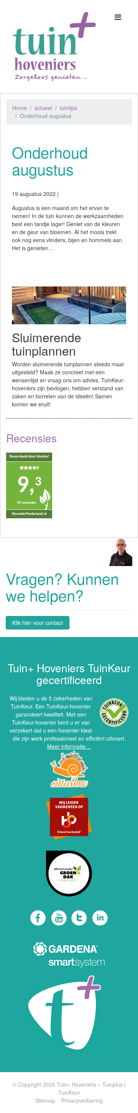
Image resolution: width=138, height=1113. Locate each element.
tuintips (68, 108)
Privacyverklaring (82, 1100)
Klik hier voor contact (37, 622)
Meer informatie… (69, 746)
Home (19, 108)
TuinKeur (69, 1092)
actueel (43, 108)
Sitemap (45, 1100)
